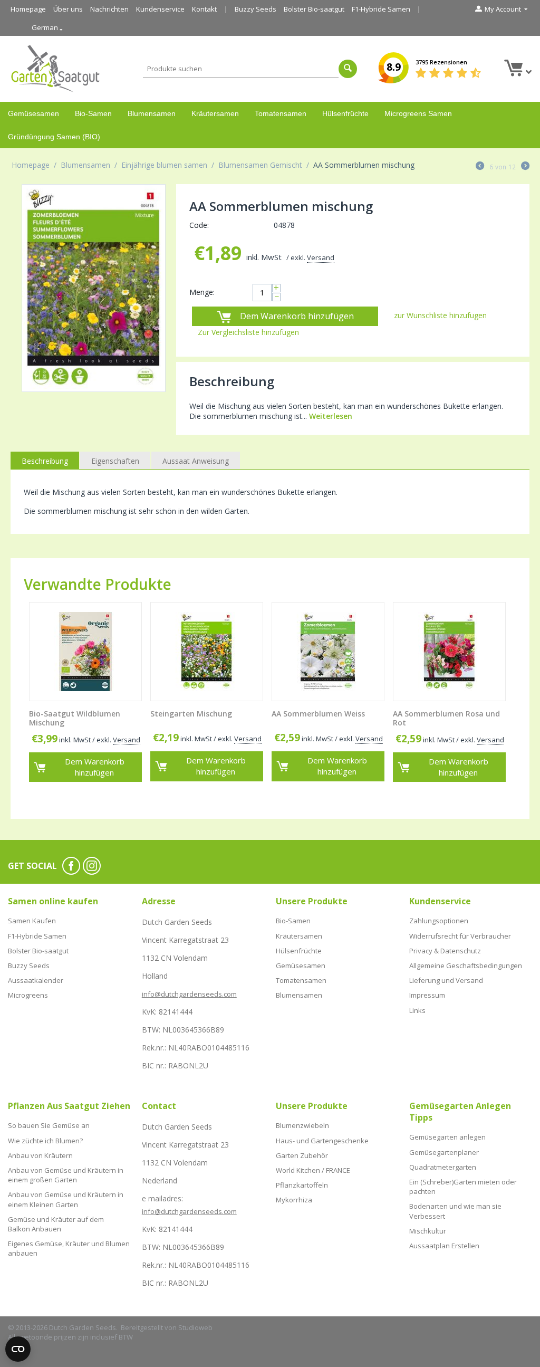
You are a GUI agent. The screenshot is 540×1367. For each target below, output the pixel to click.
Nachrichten (109, 9)
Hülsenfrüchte (345, 113)
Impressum (427, 995)
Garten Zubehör (302, 1155)
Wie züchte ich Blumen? (45, 1140)
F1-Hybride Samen (381, 9)
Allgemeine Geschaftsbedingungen (465, 965)
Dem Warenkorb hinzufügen (297, 316)
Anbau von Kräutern (40, 1155)
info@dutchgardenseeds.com (189, 994)
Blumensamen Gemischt (260, 165)
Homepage (28, 9)
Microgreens (28, 995)
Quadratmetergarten (442, 1167)
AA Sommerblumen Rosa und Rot (446, 719)
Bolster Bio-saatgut (314, 9)
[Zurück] (480, 166)
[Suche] (348, 69)
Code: (199, 225)
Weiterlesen (330, 416)
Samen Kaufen (32, 920)
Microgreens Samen (418, 113)
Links (417, 1010)
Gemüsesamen (33, 113)
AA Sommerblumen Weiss (318, 714)
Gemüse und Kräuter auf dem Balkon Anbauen (56, 1224)
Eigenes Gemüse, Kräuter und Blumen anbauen (69, 1248)
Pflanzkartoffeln (302, 1185)
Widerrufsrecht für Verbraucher (460, 936)
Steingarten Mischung (191, 714)
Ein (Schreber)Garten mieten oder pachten (463, 1186)
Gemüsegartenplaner (444, 1152)
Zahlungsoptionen (438, 920)
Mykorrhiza (294, 1200)
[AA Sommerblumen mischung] (93, 288)
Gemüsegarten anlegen (447, 1137)
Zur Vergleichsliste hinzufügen (248, 332)
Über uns (68, 9)
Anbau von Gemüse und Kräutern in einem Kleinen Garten (65, 1199)
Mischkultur (427, 1231)
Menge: (202, 292)
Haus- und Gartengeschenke (322, 1140)
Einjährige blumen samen (164, 165)
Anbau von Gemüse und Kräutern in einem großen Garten (65, 1174)
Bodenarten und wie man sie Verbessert (455, 1210)
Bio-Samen (93, 113)
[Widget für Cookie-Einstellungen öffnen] (18, 1349)
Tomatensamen (280, 113)
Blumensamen (152, 113)
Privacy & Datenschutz (445, 950)
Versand (320, 257)
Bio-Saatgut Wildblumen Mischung (74, 719)
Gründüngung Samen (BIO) (54, 136)
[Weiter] (525, 166)
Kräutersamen (215, 113)
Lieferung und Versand (446, 980)
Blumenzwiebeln (302, 1125)
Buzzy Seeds (255, 9)
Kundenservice (160, 9)
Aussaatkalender (35, 980)
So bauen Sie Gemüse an (49, 1125)
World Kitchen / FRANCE (313, 1170)
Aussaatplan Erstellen (444, 1245)
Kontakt (204, 9)
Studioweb (195, 1327)
